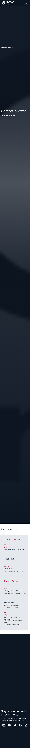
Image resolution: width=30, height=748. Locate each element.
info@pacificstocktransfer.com (15, 591)
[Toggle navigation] (26, 2)
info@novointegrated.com (14, 549)
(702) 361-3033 (9, 603)
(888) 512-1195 (9, 559)
